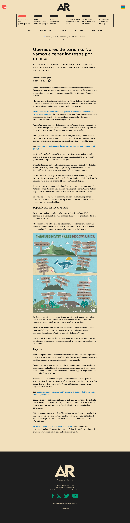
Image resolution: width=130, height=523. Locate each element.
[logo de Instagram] (59, 496)
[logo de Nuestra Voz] (4, 7)
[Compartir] (49, 80)
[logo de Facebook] (53, 496)
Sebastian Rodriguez (42, 78)
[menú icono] (123, 7)
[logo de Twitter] (66, 496)
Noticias (79, 30)
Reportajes (97, 30)
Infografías (45, 30)
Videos (63, 30)
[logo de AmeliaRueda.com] (63, 7)
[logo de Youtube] (75, 496)
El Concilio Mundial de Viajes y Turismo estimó (52, 426)
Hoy (30, 30)
